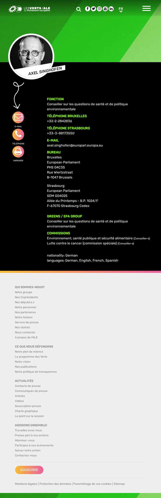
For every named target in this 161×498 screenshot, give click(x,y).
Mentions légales (26, 484)
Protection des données (55, 484)
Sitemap (119, 484)
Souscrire (29, 470)
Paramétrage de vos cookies (92, 484)
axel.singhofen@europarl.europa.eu (75, 145)
